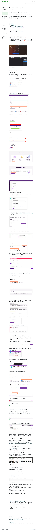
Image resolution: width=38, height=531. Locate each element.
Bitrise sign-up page (15, 93)
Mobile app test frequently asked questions (4, 37)
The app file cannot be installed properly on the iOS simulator (17, 517)
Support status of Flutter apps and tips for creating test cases (4, 33)
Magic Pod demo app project (29, 213)
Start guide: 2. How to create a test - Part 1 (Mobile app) (16, 519)
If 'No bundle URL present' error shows (16, 30)
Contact (32, 1)
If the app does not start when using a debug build (17, 31)
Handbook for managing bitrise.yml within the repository (17, 501)
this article (14, 448)
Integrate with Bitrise (11, 522)
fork (21, 213)
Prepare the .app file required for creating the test (17, 27)
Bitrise (10, 74)
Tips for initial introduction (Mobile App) (4, 10)
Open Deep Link (4, 25)
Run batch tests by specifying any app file (4, 23)
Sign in (34, 1)
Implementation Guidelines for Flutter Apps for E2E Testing (4, 29)
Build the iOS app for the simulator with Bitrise (17, 26)
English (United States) (33, 529)
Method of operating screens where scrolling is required (4, 17)
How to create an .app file (4, 13)
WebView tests (4, 20)
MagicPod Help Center (5, 529)
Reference (13, 482)
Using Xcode (12, 23)
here (24, 18)
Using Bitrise (12, 24)
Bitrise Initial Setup (13, 25)
